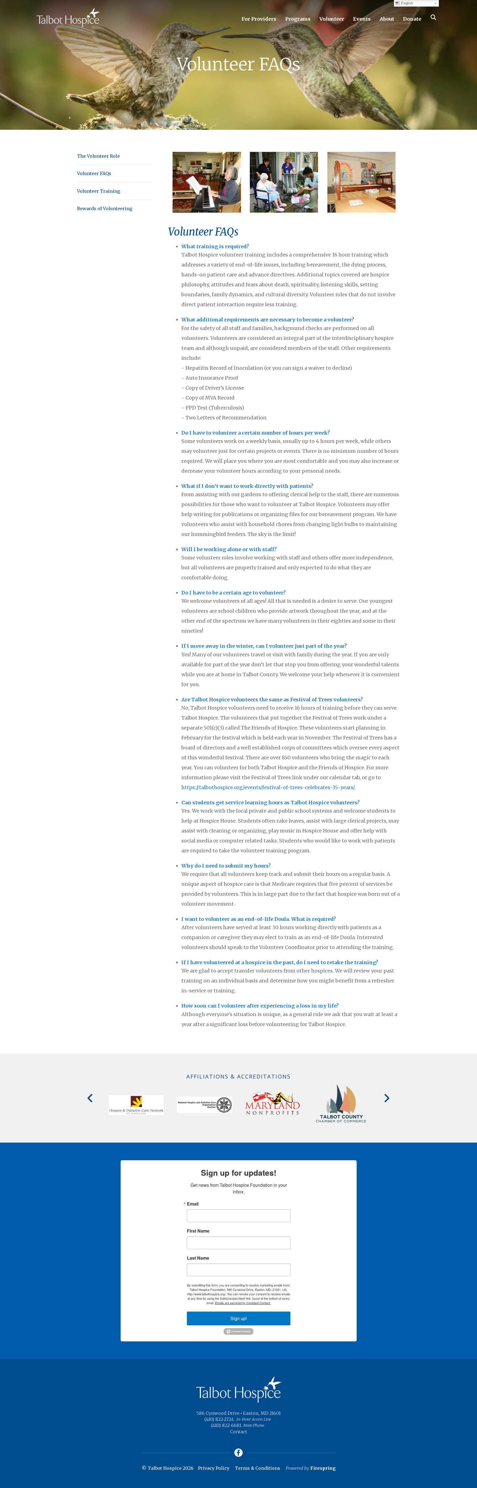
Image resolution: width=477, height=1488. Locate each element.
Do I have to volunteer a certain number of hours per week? (255, 433)
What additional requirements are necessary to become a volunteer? (267, 319)
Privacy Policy (213, 1468)
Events (362, 19)
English (406, 3)
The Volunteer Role (98, 156)
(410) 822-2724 (219, 1419)
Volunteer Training (98, 191)
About (387, 19)
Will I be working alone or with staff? (229, 549)
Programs (298, 19)
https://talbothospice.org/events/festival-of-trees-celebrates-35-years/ (267, 787)
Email (192, 1204)
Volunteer (331, 19)
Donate (412, 19)
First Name (198, 1231)
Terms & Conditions (257, 1468)
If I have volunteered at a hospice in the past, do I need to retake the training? (279, 962)
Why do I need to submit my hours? (226, 866)
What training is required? (215, 246)
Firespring (323, 1468)
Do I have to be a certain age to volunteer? (233, 593)
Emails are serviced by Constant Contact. (243, 1303)
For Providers (259, 19)
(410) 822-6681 (226, 1425)
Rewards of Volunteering (104, 208)
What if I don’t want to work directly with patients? (247, 486)
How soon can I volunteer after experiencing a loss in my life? (260, 1006)
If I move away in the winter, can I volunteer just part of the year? (264, 646)
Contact (238, 1431)
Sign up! (238, 1318)
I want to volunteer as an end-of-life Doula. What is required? (258, 919)
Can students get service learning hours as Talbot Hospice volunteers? (270, 802)
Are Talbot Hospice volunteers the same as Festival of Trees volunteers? (272, 699)
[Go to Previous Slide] (90, 1098)
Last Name (198, 1258)
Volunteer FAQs (94, 173)
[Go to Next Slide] (386, 1098)
